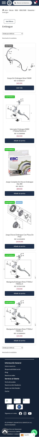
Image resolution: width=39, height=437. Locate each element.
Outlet (7, 391)
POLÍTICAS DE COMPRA (13, 431)
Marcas (11, 10)
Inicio (6, 10)
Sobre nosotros (10, 366)
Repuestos (31, 10)
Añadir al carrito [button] (19, 141)
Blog (6, 372)
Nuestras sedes (10, 375)
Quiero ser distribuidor (12, 388)
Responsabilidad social (12, 369)
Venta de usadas (10, 382)
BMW (16, 10)
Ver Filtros (9, 21)
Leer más (19, 88)
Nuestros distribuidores (13, 385)
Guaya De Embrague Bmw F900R (19, 78)
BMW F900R (23, 10)
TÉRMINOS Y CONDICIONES (15, 434)
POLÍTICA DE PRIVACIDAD (14, 429)
